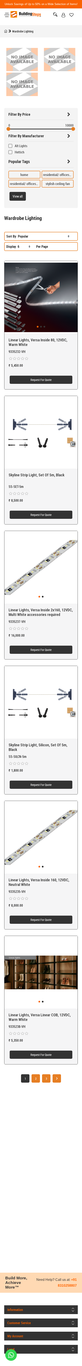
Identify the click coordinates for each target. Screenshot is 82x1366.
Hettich (19, 152)
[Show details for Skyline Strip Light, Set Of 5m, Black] (41, 432)
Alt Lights (21, 146)
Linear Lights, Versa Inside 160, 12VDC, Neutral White (39, 882)
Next (57, 1078)
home (24, 174)
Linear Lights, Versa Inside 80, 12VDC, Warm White (38, 342)
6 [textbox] (18, 246)
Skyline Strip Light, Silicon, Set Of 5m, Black (38, 747)
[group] (41, 297)
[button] (37, 327)
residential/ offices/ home (61, 174)
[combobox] (43, 236)
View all (18, 196)
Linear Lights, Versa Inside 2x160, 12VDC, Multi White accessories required (41, 612)
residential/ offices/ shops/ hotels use (36, 183)
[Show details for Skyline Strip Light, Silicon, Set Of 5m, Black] (41, 702)
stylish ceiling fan (58, 183)
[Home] (5, 31)
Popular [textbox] (23, 236)
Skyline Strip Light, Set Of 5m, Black (36, 475)
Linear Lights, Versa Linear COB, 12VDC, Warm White (40, 1017)
